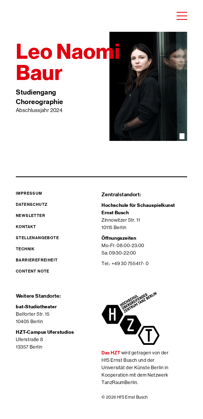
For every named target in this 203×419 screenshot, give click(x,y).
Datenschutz (31, 204)
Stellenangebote (37, 237)
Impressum (29, 193)
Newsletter (30, 215)
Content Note (32, 271)
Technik (25, 249)
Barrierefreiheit (37, 260)
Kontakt (26, 226)
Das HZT (111, 352)
